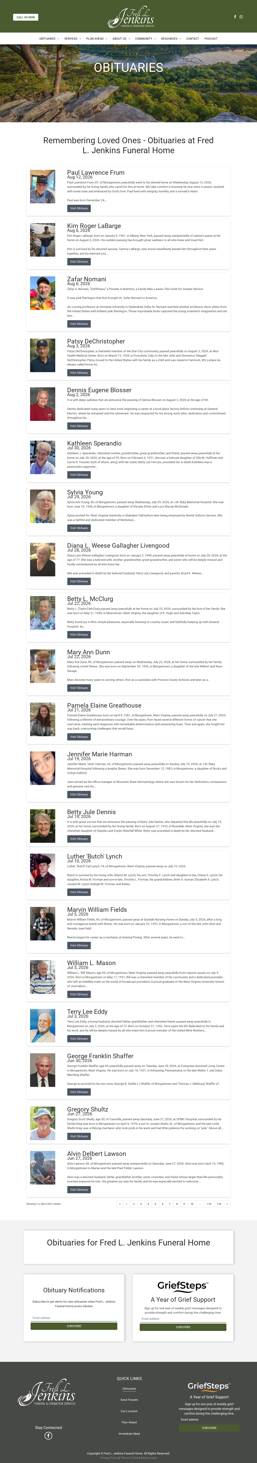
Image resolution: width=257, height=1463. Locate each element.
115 (209, 1204)
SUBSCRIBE (74, 1326)
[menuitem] (49, 39)
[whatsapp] (241, 17)
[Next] (227, 1204)
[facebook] (235, 17)
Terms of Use (129, 1458)
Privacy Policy (109, 1458)
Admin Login (148, 1458)
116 (219, 1204)
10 (192, 1204)
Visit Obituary (79, 208)
